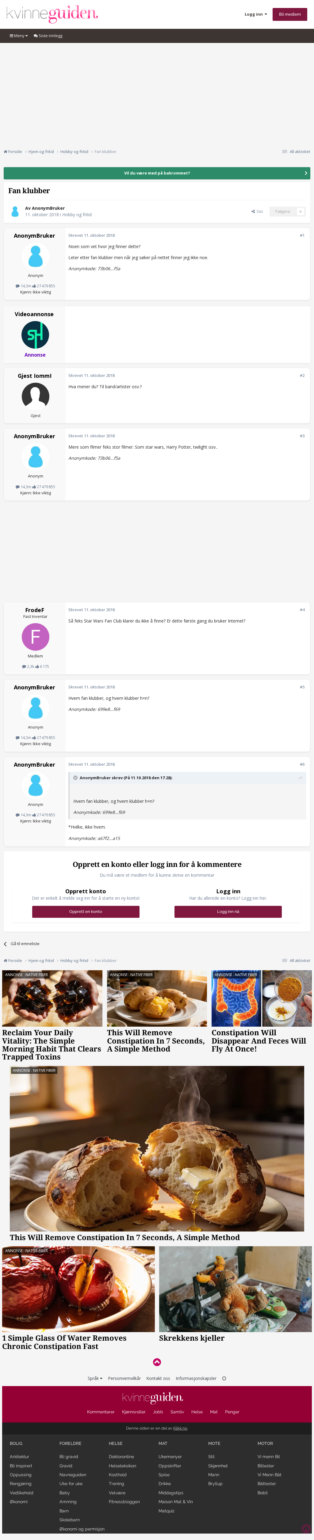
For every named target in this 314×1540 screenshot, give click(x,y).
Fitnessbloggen (124, 1501)
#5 (302, 687)
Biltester (266, 1465)
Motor (265, 1443)
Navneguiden (72, 1474)
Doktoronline (121, 1456)
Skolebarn (69, 1519)
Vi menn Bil (269, 1456)
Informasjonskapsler (196, 1378)
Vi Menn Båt (269, 1474)
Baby (64, 1492)
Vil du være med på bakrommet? (157, 173)
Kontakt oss (158, 1378)
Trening (116, 1483)
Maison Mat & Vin (176, 1501)
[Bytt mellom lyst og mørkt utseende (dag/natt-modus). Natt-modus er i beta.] (224, 1378)
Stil (211, 1456)
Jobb (158, 1411)
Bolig (16, 1443)
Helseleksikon (122, 1465)
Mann (213, 1474)
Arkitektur (19, 1456)
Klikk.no (180, 1428)
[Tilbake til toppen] (157, 1362)
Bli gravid (68, 1456)
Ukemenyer (170, 1456)
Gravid (65, 1465)
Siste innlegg (50, 35)
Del (259, 211)
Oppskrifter (170, 1465)
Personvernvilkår (124, 1378)
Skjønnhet (218, 1465)
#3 (302, 436)
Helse (197, 1411)
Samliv (177, 1411)
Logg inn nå (228, 911)
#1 (302, 235)
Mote (214, 1443)
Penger (232, 1411)
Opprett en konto (85, 911)
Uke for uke (70, 1483)
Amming (68, 1501)
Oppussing (21, 1474)
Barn (64, 1510)
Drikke (165, 1483)
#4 (302, 609)
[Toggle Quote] (76, 777)
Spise (164, 1474)
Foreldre (70, 1443)
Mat (214, 1411)
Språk (94, 1378)
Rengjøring (21, 1483)
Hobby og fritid (77, 214)
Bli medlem (290, 14)
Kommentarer (101, 1411)
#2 (302, 375)
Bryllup (215, 1483)
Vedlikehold (21, 1492)
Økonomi (19, 1501)
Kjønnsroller (134, 1411)
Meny (19, 35)
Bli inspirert (21, 1465)
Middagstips (171, 1492)
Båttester (267, 1483)
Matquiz (166, 1510)
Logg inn (255, 14)
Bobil (263, 1492)
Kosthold (118, 1474)
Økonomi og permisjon (82, 1529)
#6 (302, 764)
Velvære (117, 1492)
